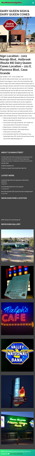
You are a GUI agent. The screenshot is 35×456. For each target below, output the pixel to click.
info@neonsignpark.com (7, 165)
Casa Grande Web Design (16, 454)
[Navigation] (33, 2)
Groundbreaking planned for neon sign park (12, 187)
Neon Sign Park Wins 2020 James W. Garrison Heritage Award (17, 192)
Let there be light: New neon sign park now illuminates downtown (15, 182)
